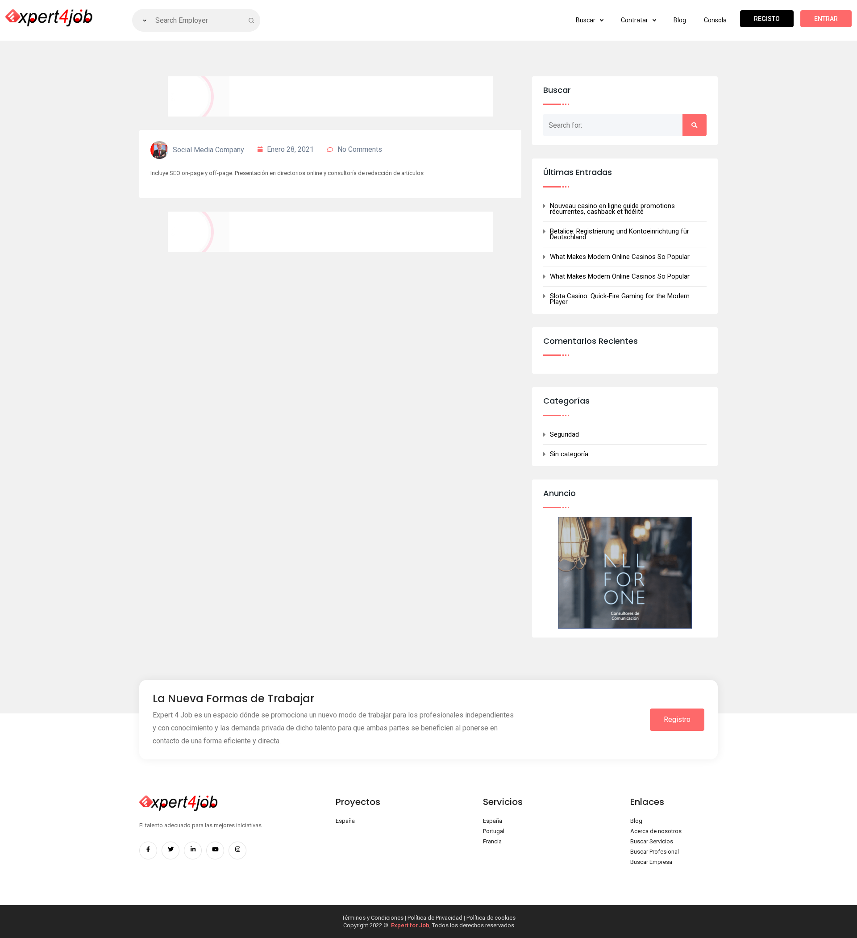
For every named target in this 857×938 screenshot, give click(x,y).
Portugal (493, 831)
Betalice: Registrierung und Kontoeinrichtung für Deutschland (619, 234)
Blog (680, 20)
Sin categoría (569, 454)
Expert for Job (410, 925)
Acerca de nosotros (656, 831)
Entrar (826, 18)
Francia (492, 841)
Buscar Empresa (651, 862)
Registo (767, 18)
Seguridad (564, 435)
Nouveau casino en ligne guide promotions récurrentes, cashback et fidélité (612, 209)
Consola (715, 20)
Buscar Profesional (654, 851)
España (345, 820)
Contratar (635, 20)
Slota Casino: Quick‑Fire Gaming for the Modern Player (620, 299)
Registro (677, 719)
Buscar (586, 20)
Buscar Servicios (651, 841)
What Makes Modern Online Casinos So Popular (620, 257)
